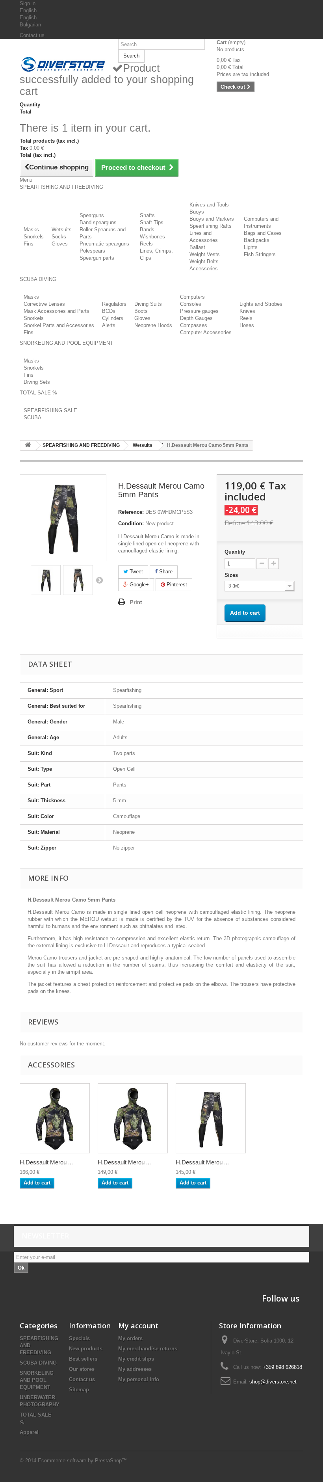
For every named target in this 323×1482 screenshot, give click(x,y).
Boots (141, 311)
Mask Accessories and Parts (56, 311)
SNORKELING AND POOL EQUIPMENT (37, 1380)
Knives (247, 311)
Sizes (232, 575)
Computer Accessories (206, 332)
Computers (192, 297)
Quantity (235, 552)
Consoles (190, 304)
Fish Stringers (260, 254)
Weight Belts (204, 261)
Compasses (193, 325)
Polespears (92, 251)
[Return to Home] (27, 445)
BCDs (108, 311)
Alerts (108, 325)
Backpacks (256, 240)
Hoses (246, 325)
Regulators (114, 304)
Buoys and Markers (211, 219)
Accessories (203, 268)
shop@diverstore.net (273, 1382)
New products (85, 1349)
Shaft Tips (151, 222)
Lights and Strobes (260, 304)
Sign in (27, 3)
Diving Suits (148, 304)
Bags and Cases (263, 233)
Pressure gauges (199, 311)
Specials (79, 1338)
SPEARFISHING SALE (50, 410)
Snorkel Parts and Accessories (59, 325)
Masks (31, 229)
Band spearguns (98, 222)
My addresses (135, 1369)
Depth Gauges (196, 318)
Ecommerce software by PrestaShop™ (82, 1460)
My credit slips (136, 1359)
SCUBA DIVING (38, 1363)
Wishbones (152, 237)
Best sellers (83, 1359)
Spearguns (92, 215)
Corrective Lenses (44, 304)
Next (99, 580)
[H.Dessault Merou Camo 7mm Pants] (211, 1118)
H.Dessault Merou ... (46, 1162)
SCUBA (32, 417)
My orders (130, 1338)
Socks (59, 237)
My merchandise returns (147, 1349)
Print (136, 602)
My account (138, 1325)
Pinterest (176, 585)
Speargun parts (97, 258)
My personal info (138, 1379)
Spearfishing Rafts (210, 226)
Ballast (197, 247)
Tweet (135, 572)
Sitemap (79, 1390)
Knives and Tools (209, 205)
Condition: (131, 523)
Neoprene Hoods (153, 325)
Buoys (196, 212)
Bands (147, 229)
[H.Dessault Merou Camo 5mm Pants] (45, 580)
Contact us (32, 35)
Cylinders (112, 318)
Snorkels (34, 237)
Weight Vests (204, 254)
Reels (146, 244)
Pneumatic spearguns (104, 244)
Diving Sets (37, 382)
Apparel (29, 1432)
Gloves (60, 244)
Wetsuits (62, 229)
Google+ (138, 585)
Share (165, 572)
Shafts (147, 215)
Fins (28, 244)
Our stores (82, 1369)
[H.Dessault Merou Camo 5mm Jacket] (55, 1118)
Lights (251, 247)
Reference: (131, 512)
